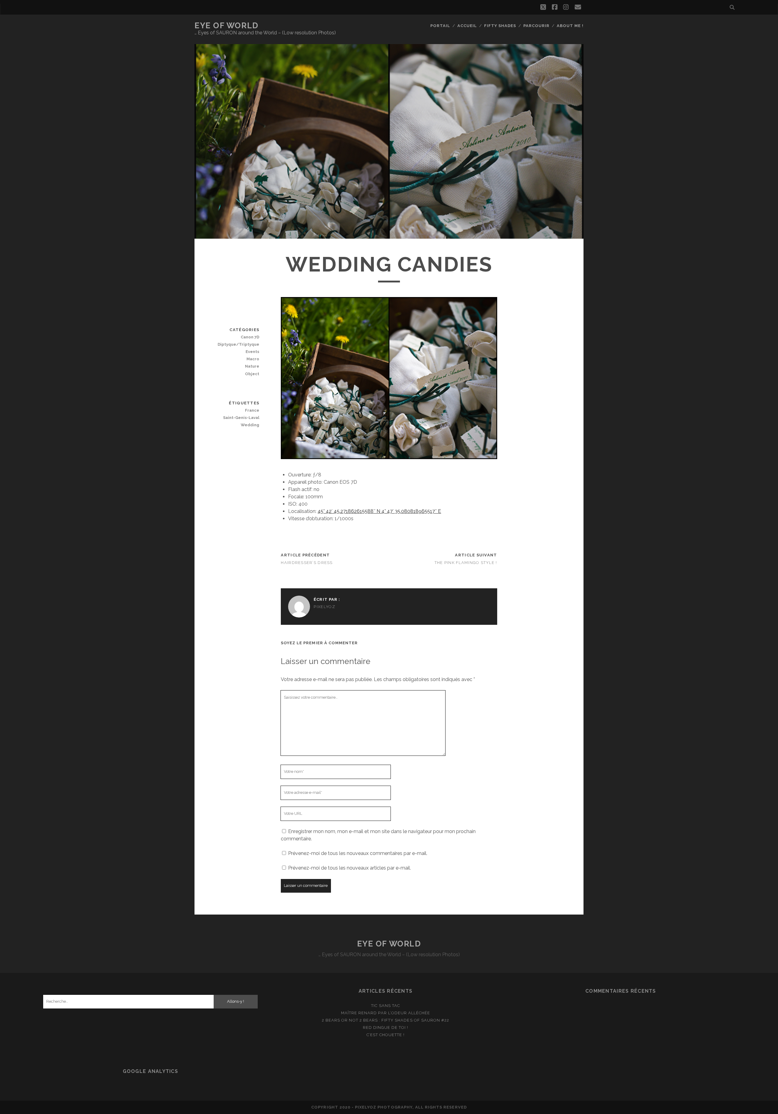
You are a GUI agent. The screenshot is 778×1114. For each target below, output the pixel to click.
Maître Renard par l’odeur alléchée (385, 1013)
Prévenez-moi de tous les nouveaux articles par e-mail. (349, 868)
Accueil (467, 25)
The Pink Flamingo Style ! (466, 562)
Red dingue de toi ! (385, 1027)
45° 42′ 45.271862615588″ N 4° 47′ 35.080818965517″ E (379, 511)
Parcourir (536, 25)
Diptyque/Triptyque (238, 344)
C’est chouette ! (386, 1035)
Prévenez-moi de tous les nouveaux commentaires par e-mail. (357, 853)
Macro (252, 359)
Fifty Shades (500, 25)
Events (252, 351)
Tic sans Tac (385, 1005)
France (252, 410)
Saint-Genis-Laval (241, 417)
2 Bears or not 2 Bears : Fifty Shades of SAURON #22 (385, 1020)
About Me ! (570, 25)
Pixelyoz (324, 606)
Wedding (250, 425)
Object (252, 374)
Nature (252, 366)
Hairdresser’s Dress (306, 562)
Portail (440, 25)
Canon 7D (250, 337)
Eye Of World (226, 25)
